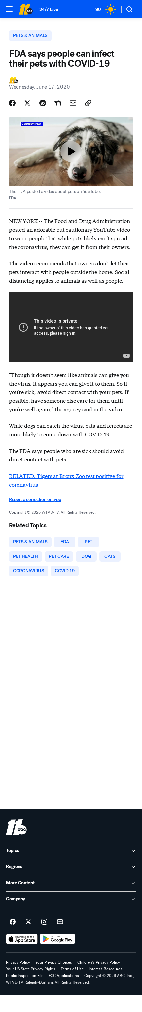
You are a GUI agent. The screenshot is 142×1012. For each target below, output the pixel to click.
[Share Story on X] (27, 103)
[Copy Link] (88, 103)
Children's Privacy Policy (98, 962)
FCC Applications (64, 976)
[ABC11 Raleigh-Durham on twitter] (28, 921)
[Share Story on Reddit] (42, 103)
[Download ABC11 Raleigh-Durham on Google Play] (57, 939)
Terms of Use (72, 969)
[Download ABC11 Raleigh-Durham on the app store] (22, 939)
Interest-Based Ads (106, 969)
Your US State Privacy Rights (30, 969)
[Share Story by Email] (73, 103)
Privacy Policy (18, 962)
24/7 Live (48, 9)
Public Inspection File (24, 976)
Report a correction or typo (35, 499)
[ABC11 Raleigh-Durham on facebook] (12, 921)
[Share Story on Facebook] (12, 103)
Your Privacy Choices (53, 962)
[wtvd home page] (16, 827)
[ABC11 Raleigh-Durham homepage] (26, 9)
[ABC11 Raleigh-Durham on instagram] (44, 921)
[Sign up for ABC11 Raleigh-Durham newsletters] (60, 921)
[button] (9, 9)
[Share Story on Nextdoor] (57, 103)
